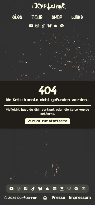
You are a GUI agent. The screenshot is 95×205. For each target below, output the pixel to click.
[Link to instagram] (37, 26)
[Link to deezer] (62, 189)
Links (77, 17)
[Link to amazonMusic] (55, 189)
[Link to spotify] (62, 26)
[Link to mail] (83, 189)
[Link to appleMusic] (56, 26)
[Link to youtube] (31, 26)
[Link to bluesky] (49, 26)
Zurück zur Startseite (47, 121)
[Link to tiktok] (43, 26)
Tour (36, 17)
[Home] (45, 198)
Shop (57, 17)
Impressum (80, 198)
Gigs (17, 17)
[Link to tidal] (69, 189)
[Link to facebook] (26, 189)
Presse (58, 198)
